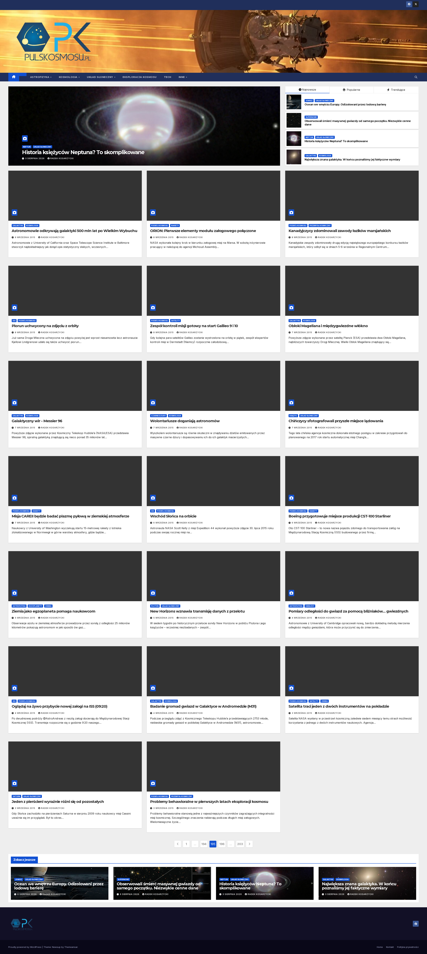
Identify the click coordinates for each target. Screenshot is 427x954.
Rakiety (175, 226)
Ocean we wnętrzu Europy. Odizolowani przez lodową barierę (345, 104)
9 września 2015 (25, 237)
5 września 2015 (25, 618)
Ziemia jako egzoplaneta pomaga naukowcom (53, 611)
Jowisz (309, 101)
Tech (167, 77)
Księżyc (293, 416)
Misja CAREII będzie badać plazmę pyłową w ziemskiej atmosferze (70, 516)
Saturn (16, 796)
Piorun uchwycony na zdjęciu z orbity (45, 326)
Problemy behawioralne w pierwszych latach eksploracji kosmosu (209, 801)
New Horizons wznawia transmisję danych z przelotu (197, 611)
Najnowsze (309, 89)
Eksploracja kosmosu (140, 77)
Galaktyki (311, 156)
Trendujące (397, 89)
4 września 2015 (302, 618)
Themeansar (71, 947)
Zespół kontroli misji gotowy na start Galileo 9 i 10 (194, 326)
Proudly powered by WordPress (25, 947)
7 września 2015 (302, 332)
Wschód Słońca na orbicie (173, 516)
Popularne (353, 89)
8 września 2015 (163, 237)
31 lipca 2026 (37, 158)
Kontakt (390, 947)
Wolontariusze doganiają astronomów (185, 421)
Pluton (155, 606)
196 (222, 844)
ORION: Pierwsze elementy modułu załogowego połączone (203, 231)
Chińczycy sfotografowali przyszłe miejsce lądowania (336, 421)
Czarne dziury (158, 416)
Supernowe (311, 117)
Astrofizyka (40, 77)
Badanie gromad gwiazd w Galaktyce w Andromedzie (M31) (203, 706)
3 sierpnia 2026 (233, 894)
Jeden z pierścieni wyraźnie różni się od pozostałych (58, 801)
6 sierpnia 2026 (27, 894)
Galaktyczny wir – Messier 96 (37, 421)
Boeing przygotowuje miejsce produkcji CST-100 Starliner (340, 516)
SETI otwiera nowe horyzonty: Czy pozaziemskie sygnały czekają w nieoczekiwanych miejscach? (147, 152)
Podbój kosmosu (159, 226)
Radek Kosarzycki (63, 158)
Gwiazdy (310, 606)
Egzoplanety (35, 606)
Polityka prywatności (408, 947)
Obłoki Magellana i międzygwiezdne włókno (328, 326)
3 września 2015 (302, 713)
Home (380, 947)
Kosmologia (68, 77)
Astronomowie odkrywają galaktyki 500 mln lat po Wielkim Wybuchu (74, 231)
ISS (14, 321)
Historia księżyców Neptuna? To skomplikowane (336, 141)
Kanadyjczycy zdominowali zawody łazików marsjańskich (340, 231)
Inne (182, 77)
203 (240, 844)
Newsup (56, 947)
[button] (416, 77)
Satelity (175, 321)
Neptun (309, 137)
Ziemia (48, 606)
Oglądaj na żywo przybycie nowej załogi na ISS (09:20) (59, 706)
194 (203, 844)
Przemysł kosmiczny (320, 226)
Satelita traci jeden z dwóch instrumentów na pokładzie (339, 706)
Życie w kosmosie (35, 147)
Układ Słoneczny (100, 77)
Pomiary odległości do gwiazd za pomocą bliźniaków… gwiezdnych (348, 611)
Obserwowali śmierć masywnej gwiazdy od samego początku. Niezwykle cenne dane (158, 885)
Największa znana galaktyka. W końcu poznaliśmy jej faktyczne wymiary (352, 159)
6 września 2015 (163, 522)
